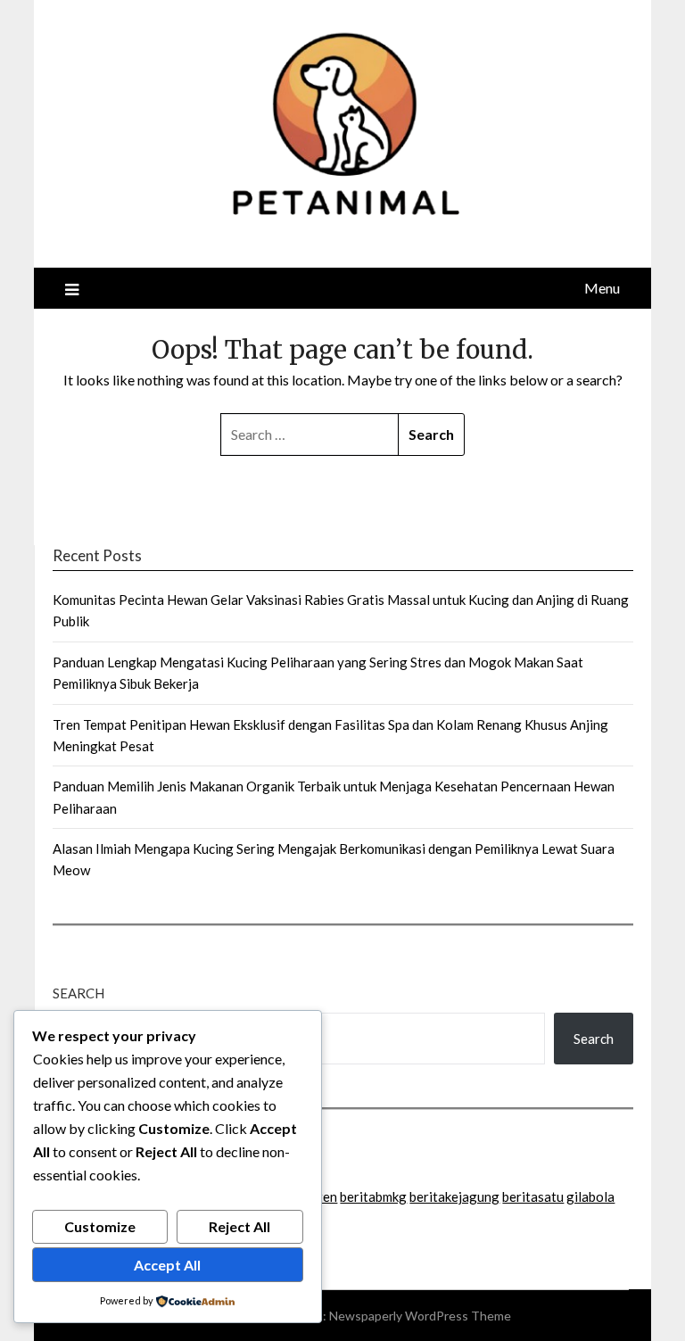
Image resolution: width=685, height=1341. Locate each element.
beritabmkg (373, 1196)
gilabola (590, 1196)
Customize (100, 1226)
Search (78, 993)
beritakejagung (454, 1196)
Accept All (167, 1264)
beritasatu (533, 1196)
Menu (602, 287)
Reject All (239, 1226)
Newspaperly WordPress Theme (420, 1315)
